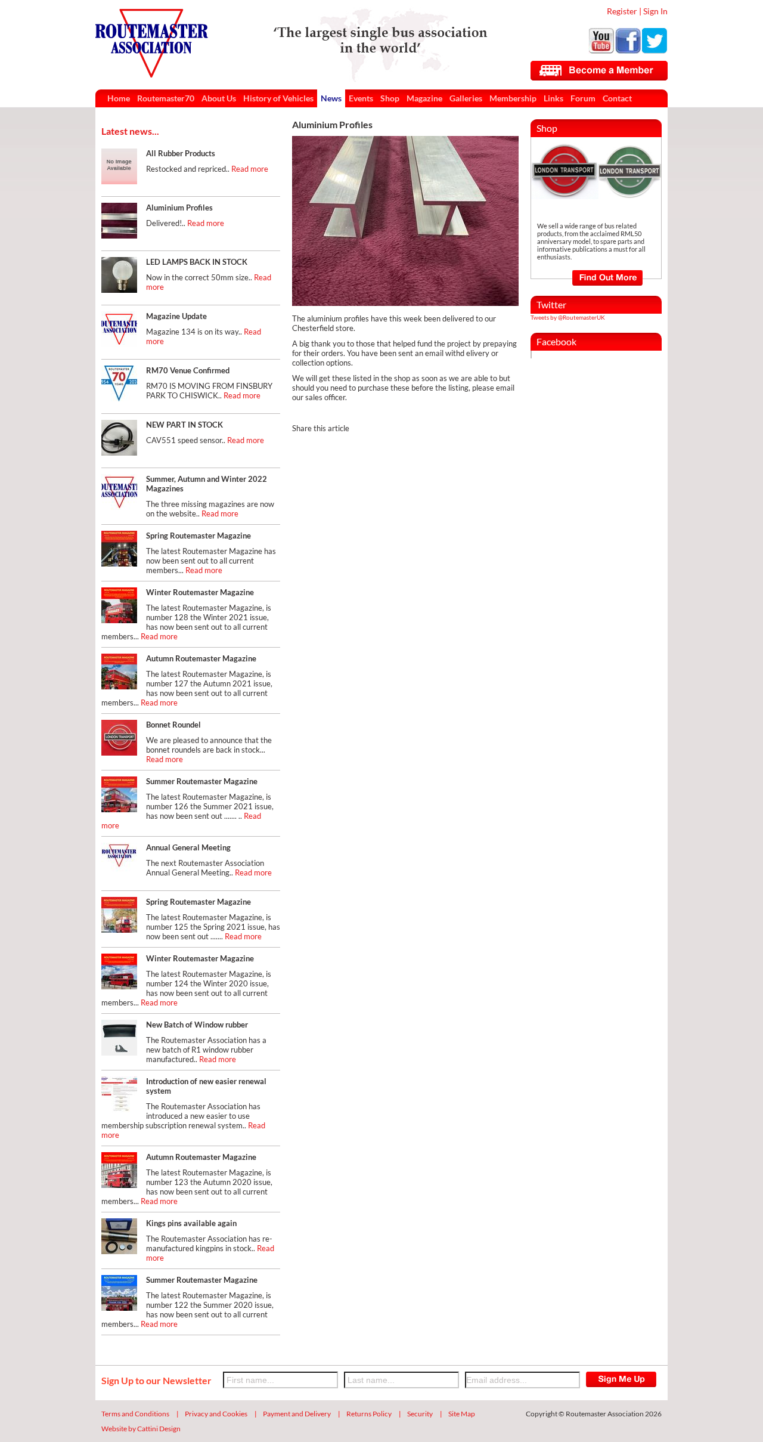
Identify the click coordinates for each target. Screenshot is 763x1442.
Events (361, 98)
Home (118, 98)
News (331, 98)
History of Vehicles (278, 98)
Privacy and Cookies (216, 1413)
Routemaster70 (165, 98)
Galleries (465, 98)
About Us (218, 98)
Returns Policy (369, 1413)
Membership (512, 98)
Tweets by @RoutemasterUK (568, 317)
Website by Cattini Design (141, 1428)
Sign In (655, 11)
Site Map (461, 1413)
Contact (617, 98)
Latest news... (130, 131)
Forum (582, 98)
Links (553, 98)
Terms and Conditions (135, 1413)
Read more (249, 169)
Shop (389, 98)
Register (622, 11)
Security (420, 1413)
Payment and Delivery (297, 1413)
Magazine (424, 98)
